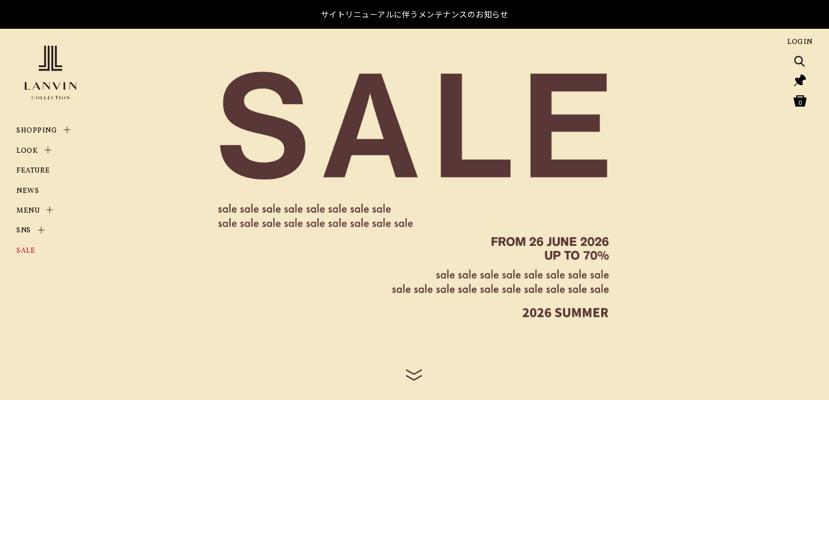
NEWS (27, 191)
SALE (25, 251)
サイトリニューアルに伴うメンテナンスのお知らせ (415, 14)
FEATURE (33, 171)
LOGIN (800, 42)
